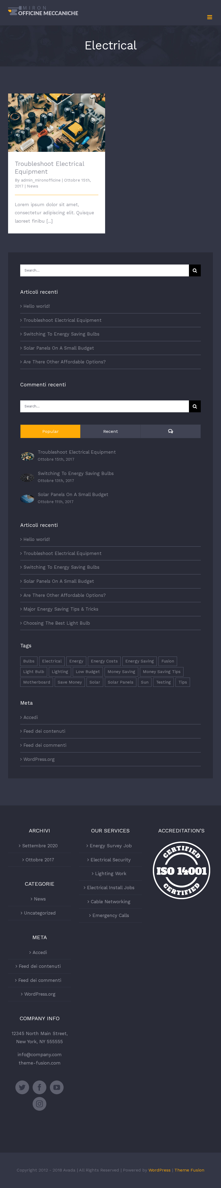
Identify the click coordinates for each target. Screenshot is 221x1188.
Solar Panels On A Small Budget (58, 348)
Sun (145, 682)
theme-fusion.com (40, 1063)
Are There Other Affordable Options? (64, 361)
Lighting (60, 671)
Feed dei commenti (44, 745)
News (32, 186)
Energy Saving (139, 661)
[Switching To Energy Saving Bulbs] (27, 477)
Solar (94, 682)
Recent (110, 431)
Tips (182, 682)
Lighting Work (110, 873)
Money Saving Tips (162, 671)
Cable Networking (110, 901)
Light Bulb (33, 671)
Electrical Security (111, 859)
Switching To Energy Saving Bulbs (61, 334)
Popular (50, 431)
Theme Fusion (189, 1170)
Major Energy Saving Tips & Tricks (60, 609)
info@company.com (40, 1054)
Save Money (70, 682)
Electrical (52, 661)
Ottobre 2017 (40, 859)
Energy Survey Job (111, 845)
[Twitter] (22, 1087)
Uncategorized (40, 913)
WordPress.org (39, 759)
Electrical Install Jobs (110, 887)
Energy (76, 661)
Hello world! (36, 306)
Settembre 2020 (40, 845)
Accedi (30, 717)
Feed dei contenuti (44, 731)
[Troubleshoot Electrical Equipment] (27, 456)
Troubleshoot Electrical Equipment (56, 118)
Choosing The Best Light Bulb (56, 623)
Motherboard (36, 682)
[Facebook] (39, 1087)
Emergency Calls (110, 915)
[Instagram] (39, 1104)
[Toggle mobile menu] (210, 17)
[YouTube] (57, 1087)
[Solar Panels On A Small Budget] (27, 498)
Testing (163, 682)
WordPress (160, 1170)
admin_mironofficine (41, 180)
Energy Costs (104, 661)
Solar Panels (120, 682)
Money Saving (121, 671)
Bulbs (28, 661)
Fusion (167, 661)
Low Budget (88, 671)
